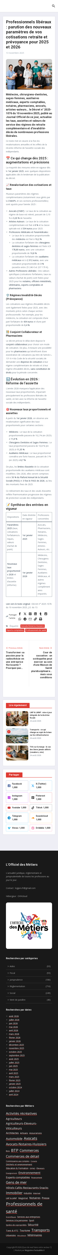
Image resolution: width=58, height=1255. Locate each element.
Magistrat (23, 1198)
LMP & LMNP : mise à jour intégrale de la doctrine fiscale (41, 715)
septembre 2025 (17, 1055)
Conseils (34, 1161)
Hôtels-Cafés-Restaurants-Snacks (27, 1188)
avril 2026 (13, 1030)
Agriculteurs (14, 1118)
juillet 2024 (14, 1091)
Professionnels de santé (36, 630)
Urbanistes (11, 1235)
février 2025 (14, 1080)
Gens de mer (16, 1182)
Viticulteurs (21, 1236)
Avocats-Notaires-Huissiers (32, 626)
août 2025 (14, 1059)
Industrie (28, 1193)
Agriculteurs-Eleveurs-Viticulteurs (21, 1125)
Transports (40, 1229)
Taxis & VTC (12, 1230)
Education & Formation (17, 1168)
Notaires (34, 1198)
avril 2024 (13, 1094)
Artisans (24, 1133)
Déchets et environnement (19, 1164)
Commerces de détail (22, 1156)
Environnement (29, 1173)
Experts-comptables (15, 630)
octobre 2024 (15, 1087)
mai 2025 (13, 1069)
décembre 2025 (16, 1044)
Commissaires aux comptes (17, 1161)
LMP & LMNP (11, 1198)
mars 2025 (14, 1076)
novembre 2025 (16, 1048)
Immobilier (14, 1192)
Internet (36, 1193)
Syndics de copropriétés (16, 1225)
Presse (45, 1198)
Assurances (35, 1133)
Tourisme (25, 1230)
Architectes (12, 1133)
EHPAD (32, 1168)
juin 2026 (13, 1023)
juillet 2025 (14, 1062)
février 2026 (14, 1037)
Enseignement (11, 1173)
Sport (31, 1220)
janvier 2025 (15, 1083)
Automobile (14, 1138)
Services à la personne (17, 1220)
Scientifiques (11, 1217)
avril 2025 (13, 1073)
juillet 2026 (14, 1019)
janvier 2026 (15, 1041)
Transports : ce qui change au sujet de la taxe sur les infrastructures (41, 732)
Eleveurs (40, 1168)
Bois (8, 1151)
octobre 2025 (15, 1051)
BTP (14, 1150)
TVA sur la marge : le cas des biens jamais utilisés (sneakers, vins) (40, 749)
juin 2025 (13, 1066)
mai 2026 (13, 1027)
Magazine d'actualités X (34, 1250)
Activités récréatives (21, 1113)
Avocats (30, 1138)
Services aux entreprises (28, 1216)
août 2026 (14, 1016)
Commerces (29, 1150)
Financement (36, 1177)
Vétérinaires (34, 1235)
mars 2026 (14, 1034)
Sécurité (33, 1224)
